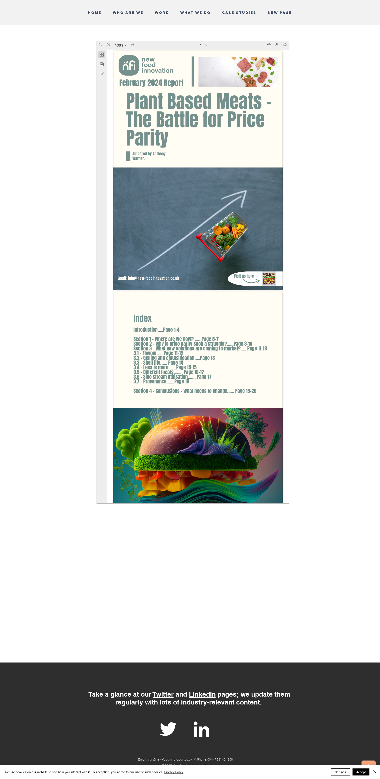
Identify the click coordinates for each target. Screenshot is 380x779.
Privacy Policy (173, 772)
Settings (340, 772)
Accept (361, 772)
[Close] (374, 771)
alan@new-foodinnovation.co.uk (169, 759)
